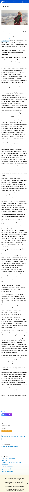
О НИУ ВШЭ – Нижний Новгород (8, 458)
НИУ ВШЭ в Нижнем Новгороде (10, 1)
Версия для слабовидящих (7, 466)
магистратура (5, 439)
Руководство (4, 460)
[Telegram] (4, 411)
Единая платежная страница (7, 471)
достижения (5, 436)
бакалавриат (23, 436)
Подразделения (4, 464)
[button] (3, 17)
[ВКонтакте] (2, 411)
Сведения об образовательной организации (11, 462)
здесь (23, 481)
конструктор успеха (13, 436)
